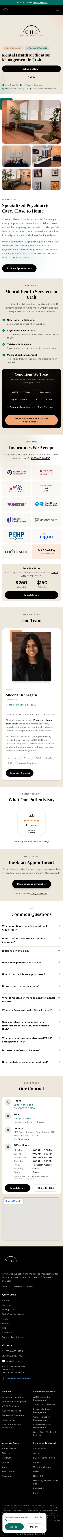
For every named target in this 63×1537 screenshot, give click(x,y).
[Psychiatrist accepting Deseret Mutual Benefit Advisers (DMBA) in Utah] (46, 488)
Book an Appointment (19, 268)
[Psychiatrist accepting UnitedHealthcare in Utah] (16, 520)
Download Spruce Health (18, 1378)
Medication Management (14, 1401)
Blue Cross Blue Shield (44, 1457)
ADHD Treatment (10, 1406)
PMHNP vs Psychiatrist (13, 1314)
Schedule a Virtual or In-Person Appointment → (31, 420)
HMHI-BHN (38, 1476)
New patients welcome (21, 320)
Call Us (31, 77)
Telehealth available (19, 344)
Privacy (8, 1520)
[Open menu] (57, 9)
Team (5, 1318)
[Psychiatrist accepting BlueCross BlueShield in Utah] (46, 504)
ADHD (15, 392)
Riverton (6, 1453)
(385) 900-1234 (12, 1356)
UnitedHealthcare (42, 1467)
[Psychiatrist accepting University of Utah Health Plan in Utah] (46, 472)
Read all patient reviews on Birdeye (31, 841)
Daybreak (7, 1476)
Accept (14, 1526)
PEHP (35, 1493)
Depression (45, 392)
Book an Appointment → (31, 884)
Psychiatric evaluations (21, 330)
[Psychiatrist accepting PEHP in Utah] (16, 536)
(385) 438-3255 (40, 2)
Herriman (6, 1457)
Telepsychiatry (9, 1420)
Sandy (5, 1467)
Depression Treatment (13, 1415)
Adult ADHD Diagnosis (44, 1404)
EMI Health (38, 1488)
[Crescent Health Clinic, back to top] (5, 9)
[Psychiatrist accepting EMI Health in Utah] (16, 551)
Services (6, 1300)
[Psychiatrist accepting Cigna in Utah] (46, 536)
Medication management (22, 355)
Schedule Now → (32, 68)
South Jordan (9, 1448)
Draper (5, 1462)
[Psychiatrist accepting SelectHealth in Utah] (46, 520)
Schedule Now (31, 595)
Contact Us (8, 1332)
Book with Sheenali (20, 773)
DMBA (36, 1471)
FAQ (4, 1328)
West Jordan (8, 1471)
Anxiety (29, 392)
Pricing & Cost (9, 1309)
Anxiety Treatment (11, 1410)
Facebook (6, 1287)
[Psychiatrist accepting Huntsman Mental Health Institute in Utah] (16, 472)
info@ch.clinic (11, 1361)
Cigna (36, 1462)
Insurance (7, 1305)
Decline (34, 1526)
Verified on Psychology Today (21, 704)
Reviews (6, 1323)
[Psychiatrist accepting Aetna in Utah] (16, 504)
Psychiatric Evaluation (13, 1397)
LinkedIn (29, 1287)
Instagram (18, 1287)
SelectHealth (39, 1448)
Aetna (36, 1453)
